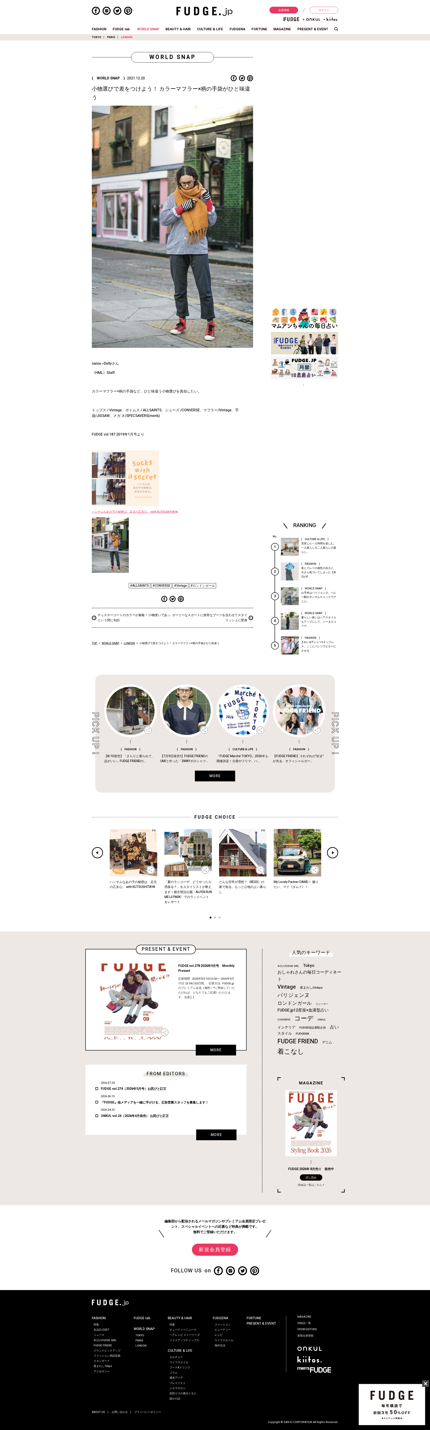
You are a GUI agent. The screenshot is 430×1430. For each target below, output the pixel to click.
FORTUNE (259, 29)
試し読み (311, 1177)
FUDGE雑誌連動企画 (312, 1027)
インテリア (286, 1027)
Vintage (286, 987)
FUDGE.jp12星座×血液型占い (303, 1010)
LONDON (126, 37)
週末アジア (176, 1378)
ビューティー (223, 1330)
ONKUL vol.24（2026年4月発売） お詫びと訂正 (135, 1116)
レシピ (219, 1335)
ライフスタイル (179, 1362)
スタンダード (102, 1361)
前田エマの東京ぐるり (183, 1393)
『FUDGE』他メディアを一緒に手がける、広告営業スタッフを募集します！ (155, 1102)
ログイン (323, 10)
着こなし (290, 1051)
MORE (215, 1050)
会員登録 (283, 10)
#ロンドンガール (203, 585)
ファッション (223, 1325)
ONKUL (322, 1020)
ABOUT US (98, 1412)
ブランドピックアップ (107, 1351)
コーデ (304, 1018)
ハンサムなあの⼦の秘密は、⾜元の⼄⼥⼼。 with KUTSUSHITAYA (135, 512)
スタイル (284, 1033)
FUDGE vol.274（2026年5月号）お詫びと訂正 (133, 1088)
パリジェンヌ (293, 995)
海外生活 (220, 1345)
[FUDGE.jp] (204, 11)
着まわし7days (103, 1366)
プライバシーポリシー (147, 1412)
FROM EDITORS (307, 1329)
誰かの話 (175, 1399)
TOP (94, 643)
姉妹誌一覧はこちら (310, 1185)
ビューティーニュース (183, 1330)
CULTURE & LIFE (210, 29)
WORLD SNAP (148, 29)
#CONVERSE (161, 585)
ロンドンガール (294, 1003)
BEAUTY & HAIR (178, 29)
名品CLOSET (101, 1330)
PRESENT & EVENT (312, 29)
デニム (327, 1042)
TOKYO (96, 37)
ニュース (99, 1335)
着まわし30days (311, 987)
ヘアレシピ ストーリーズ (185, 1335)
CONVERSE (283, 1020)
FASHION (99, 29)
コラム (174, 1373)
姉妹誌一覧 (304, 1323)
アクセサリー (102, 1371)
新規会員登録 (215, 1249)
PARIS (111, 37)
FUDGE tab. (122, 29)
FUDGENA (237, 29)
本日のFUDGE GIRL (288, 966)
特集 (96, 1325)
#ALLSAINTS (139, 585)
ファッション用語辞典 (107, 1356)
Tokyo (308, 965)
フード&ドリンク (180, 1367)
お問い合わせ (120, 1412)
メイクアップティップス (184, 1340)
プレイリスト (178, 1383)
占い (334, 1027)
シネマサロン (178, 1388)
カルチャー (176, 1357)
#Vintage (180, 585)
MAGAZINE (282, 29)
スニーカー (322, 1004)
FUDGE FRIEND (297, 1041)
